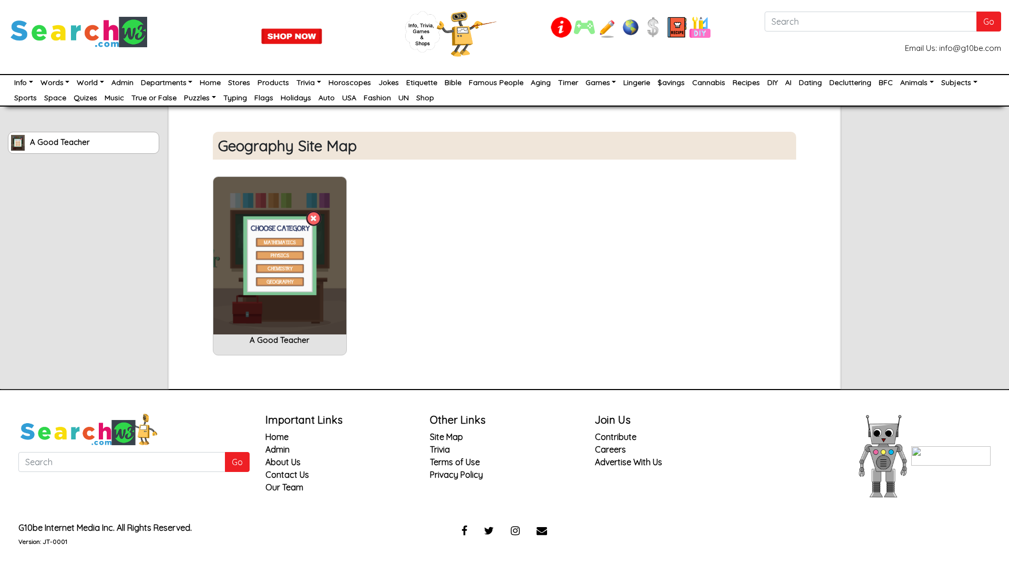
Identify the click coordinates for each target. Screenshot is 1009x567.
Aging (541, 82)
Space (55, 97)
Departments (164, 82)
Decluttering (850, 82)
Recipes (746, 82)
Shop (425, 97)
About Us (283, 462)
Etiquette (421, 82)
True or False (154, 97)
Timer (568, 82)
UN (403, 97)
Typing (235, 97)
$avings (671, 82)
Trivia (305, 82)
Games (597, 82)
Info (20, 82)
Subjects (956, 82)
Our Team (284, 487)
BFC (886, 82)
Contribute (615, 437)
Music (114, 97)
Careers (610, 449)
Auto (326, 97)
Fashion (377, 97)
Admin (122, 82)
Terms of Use (455, 462)
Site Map (446, 437)
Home (210, 82)
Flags (263, 97)
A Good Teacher (60, 142)
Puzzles (197, 97)
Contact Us (287, 474)
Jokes (388, 82)
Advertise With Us (628, 462)
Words (52, 82)
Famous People (496, 82)
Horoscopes (349, 82)
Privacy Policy (456, 474)
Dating (810, 82)
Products (273, 82)
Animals (914, 82)
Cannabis (708, 82)
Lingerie (636, 82)
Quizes (85, 97)
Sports (25, 97)
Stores (239, 82)
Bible (453, 82)
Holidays (296, 97)
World (87, 82)
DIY (772, 82)
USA (349, 97)
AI (788, 82)
